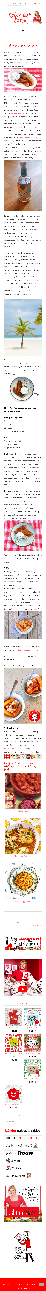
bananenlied (16, 113)
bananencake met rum (28, 650)
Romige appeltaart (23, 901)
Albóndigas (23, 811)
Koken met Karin (23, 17)
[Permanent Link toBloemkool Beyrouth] (23, 853)
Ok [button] (42, 1285)
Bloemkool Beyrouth (23, 856)
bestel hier (9, 748)
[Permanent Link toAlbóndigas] (23, 808)
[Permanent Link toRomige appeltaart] (23, 898)
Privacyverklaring (23, 1288)
